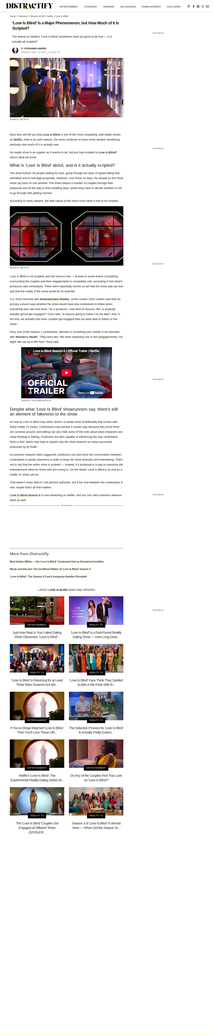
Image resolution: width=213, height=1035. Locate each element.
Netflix (50, 16)
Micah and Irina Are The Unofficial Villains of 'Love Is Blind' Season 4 (50, 569)
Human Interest (151, 6)
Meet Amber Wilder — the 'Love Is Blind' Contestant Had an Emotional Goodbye (57, 561)
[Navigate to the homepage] (29, 6)
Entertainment (69, 6)
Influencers (128, 6)
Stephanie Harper (35, 48)
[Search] (188, 6)
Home (13, 16)
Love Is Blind (62, 16)
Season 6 (25, 495)
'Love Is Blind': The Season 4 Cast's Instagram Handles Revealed (48, 576)
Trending (108, 6)
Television (90, 6)
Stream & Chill (37, 16)
